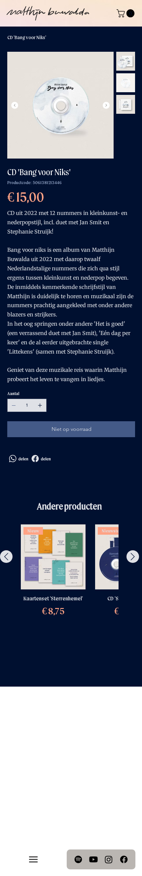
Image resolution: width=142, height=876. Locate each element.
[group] (69, 583)
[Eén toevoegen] (40, 405)
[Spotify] (78, 859)
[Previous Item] (14, 105)
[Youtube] (93, 859)
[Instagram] (109, 859)
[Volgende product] (132, 556)
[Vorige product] (6, 556)
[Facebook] (124, 859)
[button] (126, 13)
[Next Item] (106, 105)
